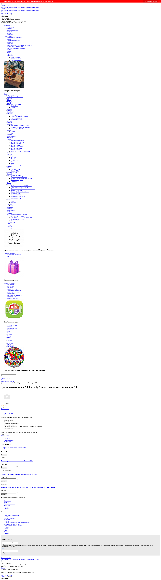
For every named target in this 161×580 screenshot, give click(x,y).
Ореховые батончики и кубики (13, 525)
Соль (5, 530)
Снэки (6, 528)
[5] (6, 405)
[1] (1, 405)
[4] (5, 405)
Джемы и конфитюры (10, 518)
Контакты (7, 505)
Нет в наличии (5, 409)
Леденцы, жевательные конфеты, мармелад (16, 522)
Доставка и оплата (9, 504)
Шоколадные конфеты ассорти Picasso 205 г (17, 461)
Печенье (6, 527)
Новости (6, 502)
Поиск (6, 507)
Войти (2, 13)
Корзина (3, 15)
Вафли (6, 516)
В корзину (3, 454)
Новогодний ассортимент (11, 515)
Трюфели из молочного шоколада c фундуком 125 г (20, 474)
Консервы (7, 519)
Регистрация (8, 13)
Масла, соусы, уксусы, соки (12, 524)
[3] (3, 405)
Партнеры (7, 508)
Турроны (6, 531)
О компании (7, 501)
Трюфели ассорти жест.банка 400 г (13, 448)
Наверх (3, 568)
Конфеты (6, 521)
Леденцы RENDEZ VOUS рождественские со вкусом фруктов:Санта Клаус (28, 487)
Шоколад (6, 533)
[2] (2, 405)
